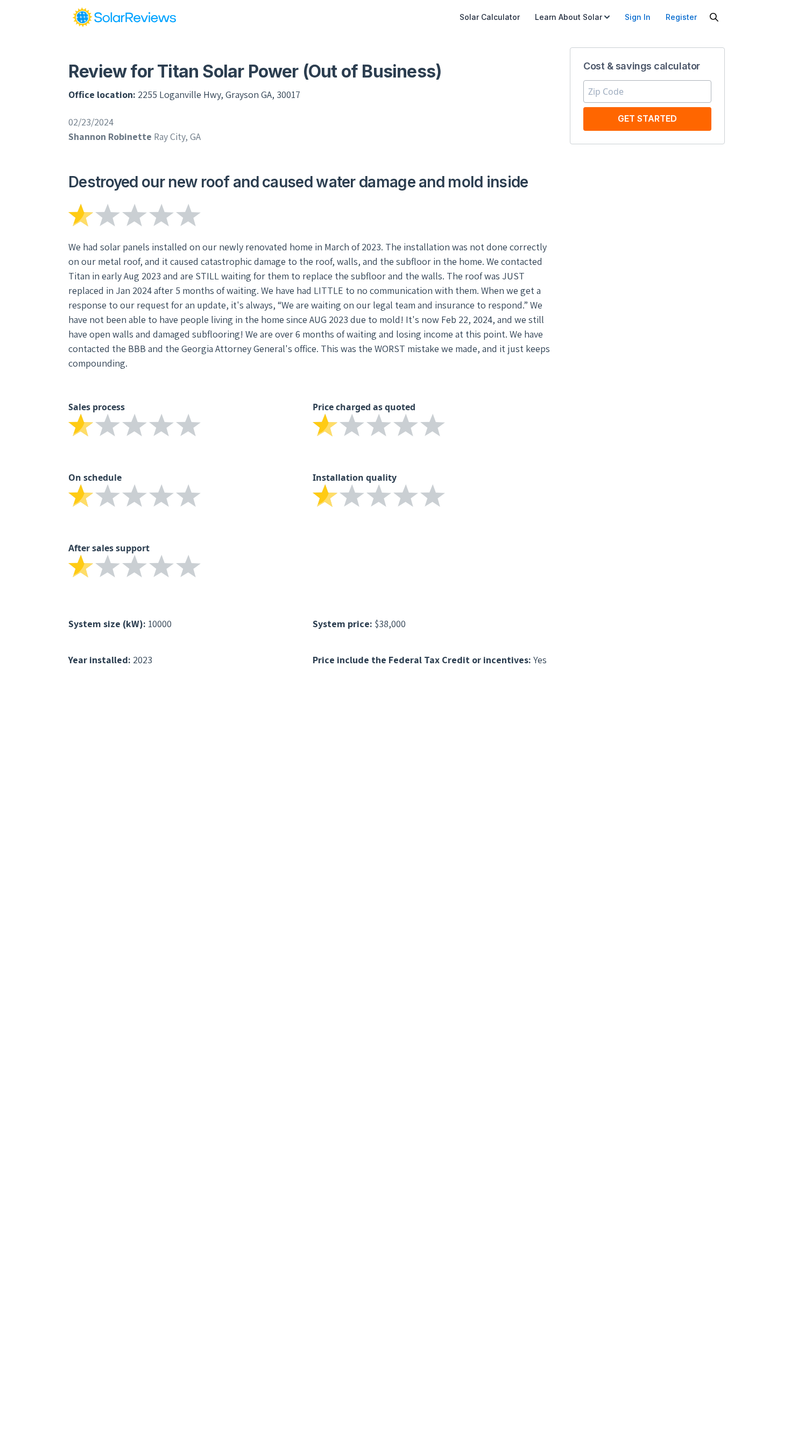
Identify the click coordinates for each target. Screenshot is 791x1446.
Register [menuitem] (681, 17)
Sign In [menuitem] (638, 17)
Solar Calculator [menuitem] (490, 17)
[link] (124, 17)
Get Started (647, 118)
